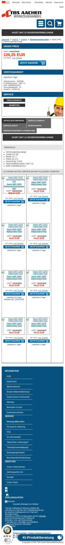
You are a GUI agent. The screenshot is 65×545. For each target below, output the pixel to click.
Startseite (16, 2)
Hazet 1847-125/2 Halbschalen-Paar (38, 277)
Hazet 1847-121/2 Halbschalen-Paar (38, 183)
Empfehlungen (11, 126)
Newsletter (39, 2)
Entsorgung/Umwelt (15, 452)
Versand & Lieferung (16, 427)
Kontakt (10, 477)
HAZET (15, 39)
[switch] (7, 540)
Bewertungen (34, 126)
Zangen (24, 39)
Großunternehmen (15, 412)
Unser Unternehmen (16, 467)
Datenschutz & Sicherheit (18, 397)
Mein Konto (26, 2)
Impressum (58, 2)
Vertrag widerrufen (15, 421)
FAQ (8, 432)
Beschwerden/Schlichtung (18, 458)
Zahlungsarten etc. (15, 472)
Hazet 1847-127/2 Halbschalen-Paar (38, 325)
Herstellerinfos (36, 121)
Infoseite (42, 516)
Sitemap (49, 2)
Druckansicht (14, 100)
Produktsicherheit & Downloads (19, 131)
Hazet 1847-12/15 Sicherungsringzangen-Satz (14, 186)
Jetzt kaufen (29, 63)
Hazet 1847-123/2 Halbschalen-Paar (38, 230)
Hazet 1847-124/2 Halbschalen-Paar (14, 277)
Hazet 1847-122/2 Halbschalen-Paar (14, 230)
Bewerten (14, 105)
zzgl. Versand (17, 58)
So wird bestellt (13, 437)
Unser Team (12, 482)
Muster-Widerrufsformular (18, 392)
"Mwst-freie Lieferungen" (18, 442)
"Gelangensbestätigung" (18, 447)
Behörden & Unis (14, 407)
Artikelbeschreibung (14, 121)
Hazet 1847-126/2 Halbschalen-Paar (14, 325)
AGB (61, 7)
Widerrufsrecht (13, 386)
